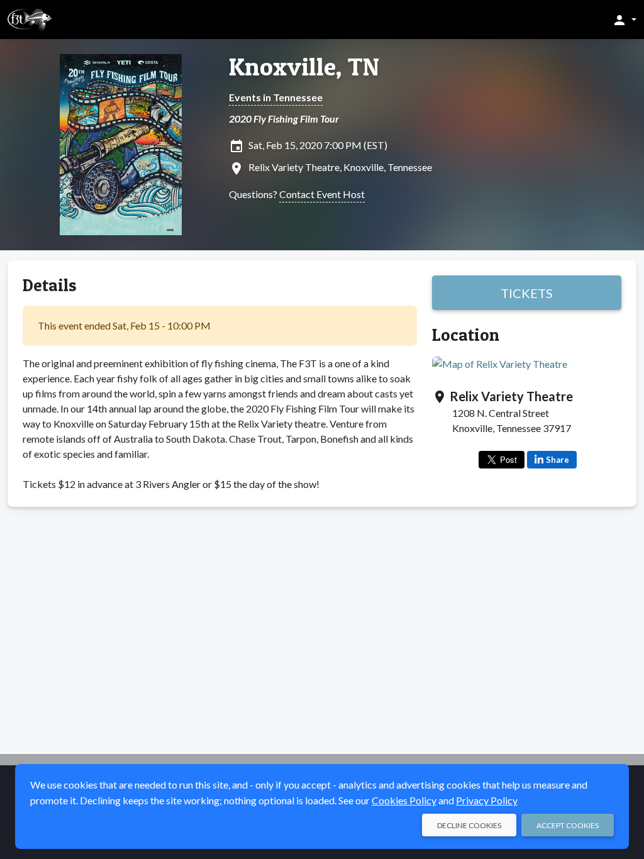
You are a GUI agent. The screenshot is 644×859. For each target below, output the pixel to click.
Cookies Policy (404, 800)
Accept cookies (567, 825)
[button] (624, 19)
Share (557, 460)
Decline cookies (469, 825)
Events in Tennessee (276, 97)
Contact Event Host (322, 194)
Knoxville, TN (304, 66)
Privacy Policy (487, 800)
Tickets (527, 293)
